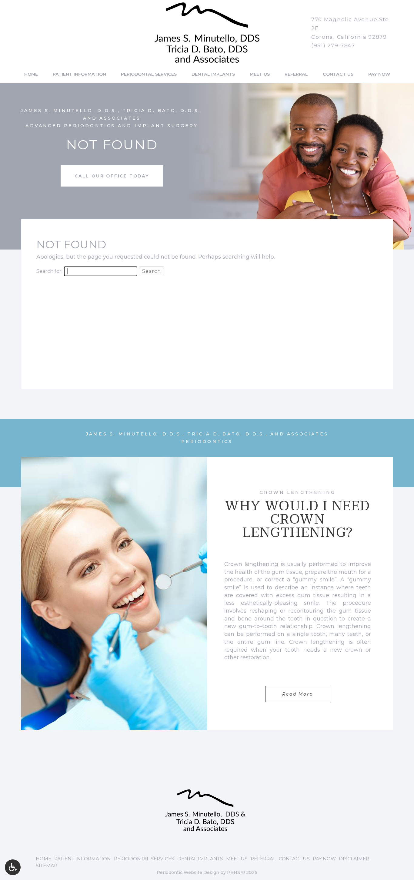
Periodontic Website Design (188, 872)
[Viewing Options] (13, 867)
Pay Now (379, 74)
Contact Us (338, 74)
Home (31, 74)
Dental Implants (213, 74)
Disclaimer (354, 859)
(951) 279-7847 (333, 45)
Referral (296, 74)
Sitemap (46, 865)
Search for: (49, 271)
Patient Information (79, 74)
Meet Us (260, 74)
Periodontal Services (149, 74)
